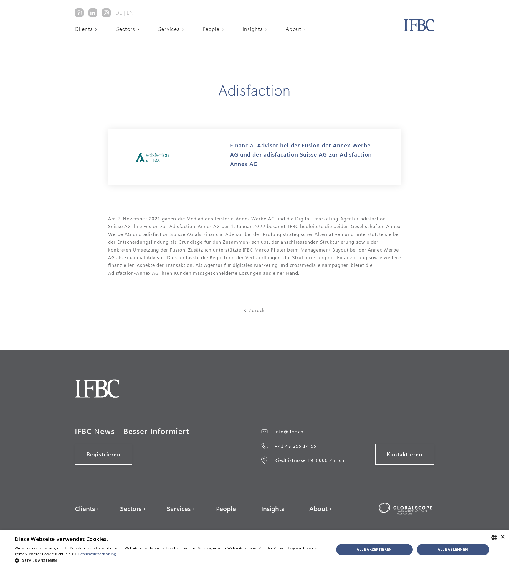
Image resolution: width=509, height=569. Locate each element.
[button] (88, 28)
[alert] (254, 549)
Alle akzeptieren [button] (374, 549)
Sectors (125, 29)
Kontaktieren (404, 454)
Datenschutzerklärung (97, 553)
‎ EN (129, 12)
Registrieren (103, 454)
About (293, 29)
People (211, 29)
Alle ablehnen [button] (453, 549)
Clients (84, 29)
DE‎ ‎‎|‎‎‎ (120, 12)
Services (169, 29)
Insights (253, 29)
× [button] (502, 537)
